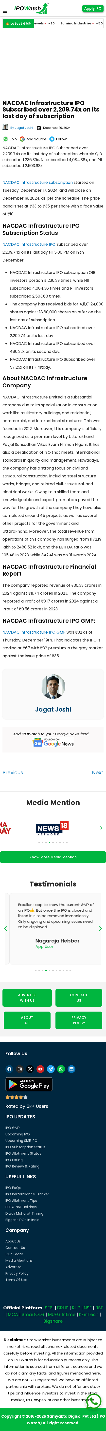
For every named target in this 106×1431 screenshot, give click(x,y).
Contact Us (15, 1247)
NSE (88, 1308)
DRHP (62, 1308)
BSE (99, 1308)
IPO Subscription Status (25, 1147)
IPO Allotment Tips (21, 1200)
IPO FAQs (13, 1187)
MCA (13, 1314)
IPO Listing (14, 1159)
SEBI (49, 1308)
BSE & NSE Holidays (21, 1207)
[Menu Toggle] (4, 11)
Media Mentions (19, 1260)
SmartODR (33, 1314)
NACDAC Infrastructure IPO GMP (34, 632)
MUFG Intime (61, 1314)
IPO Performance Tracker (27, 1194)
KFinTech (88, 1314)
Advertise (13, 1266)
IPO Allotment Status (23, 1153)
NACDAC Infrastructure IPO (28, 244)
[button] (4, 828)
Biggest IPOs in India (22, 1219)
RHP (76, 1308)
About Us (13, 1241)
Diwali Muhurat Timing (24, 1213)
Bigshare (53, 1321)
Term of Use (16, 1279)
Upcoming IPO (17, 1134)
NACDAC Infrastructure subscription (37, 182)
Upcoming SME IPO (21, 1140)
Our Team (14, 1254)
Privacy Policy (17, 1273)
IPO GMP (12, 1127)
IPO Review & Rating (22, 1166)
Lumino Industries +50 (70, 23)
